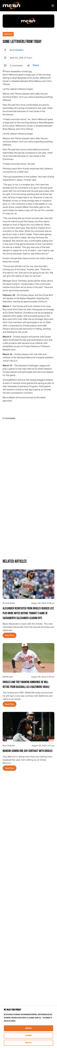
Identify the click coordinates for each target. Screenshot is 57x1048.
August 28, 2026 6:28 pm (42, 603)
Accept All (28, 1028)
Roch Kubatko (17, 50)
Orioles (8, 34)
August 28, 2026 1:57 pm (43, 745)
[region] (28, 1027)
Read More (9, 635)
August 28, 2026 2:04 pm (42, 677)
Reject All (28, 1043)
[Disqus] (28, 454)
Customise (28, 1035)
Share (36, 65)
